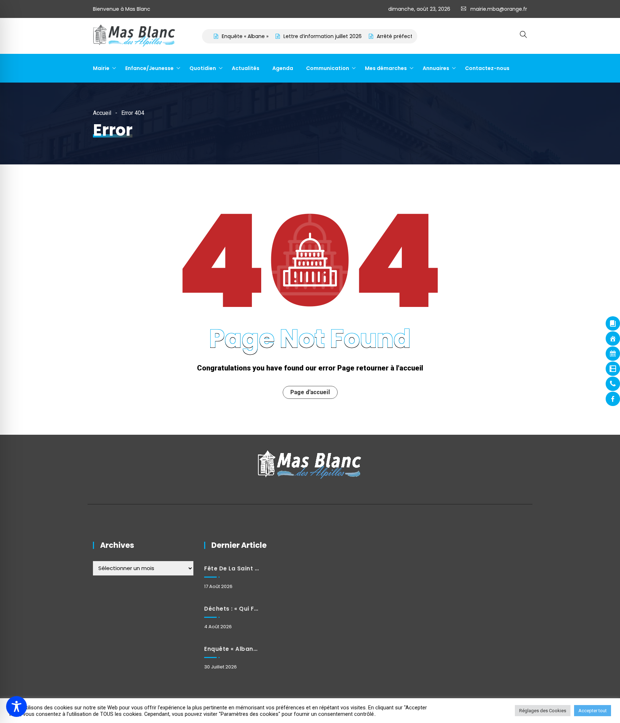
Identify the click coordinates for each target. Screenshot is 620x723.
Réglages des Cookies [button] (542, 710)
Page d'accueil (310, 392)
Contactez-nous (487, 68)
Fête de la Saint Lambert (231, 568)
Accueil (102, 112)
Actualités (245, 68)
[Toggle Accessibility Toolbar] (16, 706)
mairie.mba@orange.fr (498, 9)
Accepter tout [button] (592, 710)
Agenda (282, 68)
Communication (327, 68)
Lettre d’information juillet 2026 (307, 36)
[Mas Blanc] (134, 36)
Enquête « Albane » (229, 36)
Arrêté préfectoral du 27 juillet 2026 (405, 36)
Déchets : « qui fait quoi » (231, 608)
